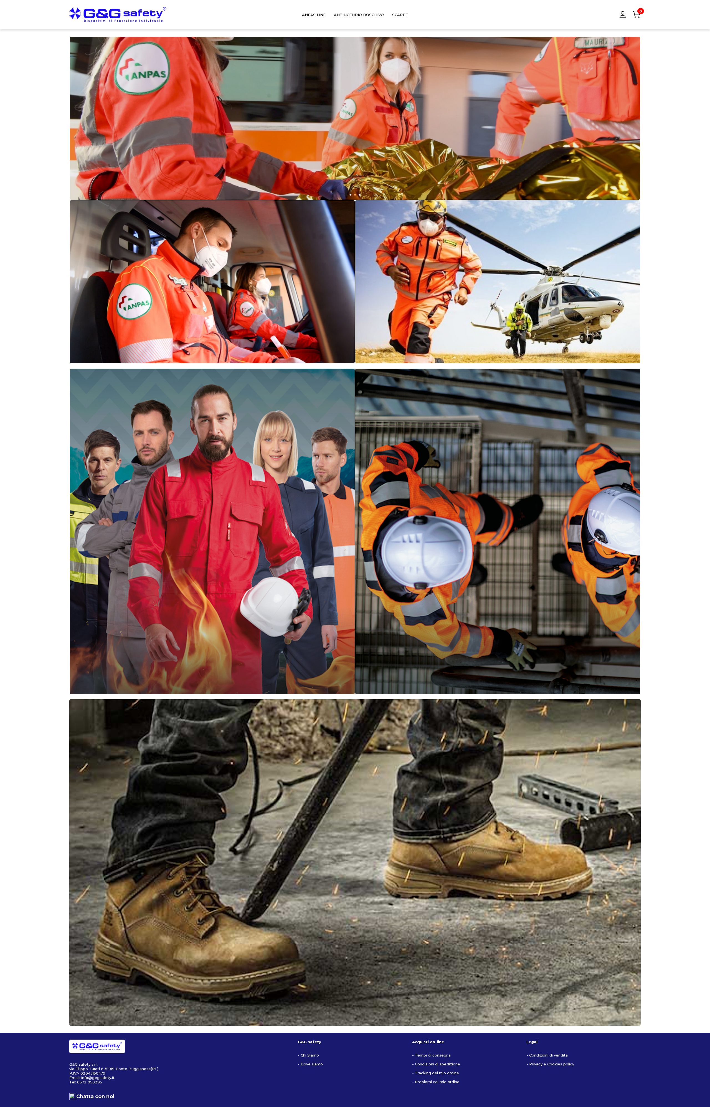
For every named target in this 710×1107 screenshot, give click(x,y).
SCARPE (400, 14)
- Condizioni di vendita (547, 1055)
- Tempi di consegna (431, 1055)
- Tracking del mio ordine (435, 1073)
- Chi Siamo (308, 1055)
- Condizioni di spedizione (436, 1064)
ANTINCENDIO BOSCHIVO (359, 14)
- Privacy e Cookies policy (550, 1064)
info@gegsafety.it (98, 1077)
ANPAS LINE (314, 14)
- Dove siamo (310, 1064)
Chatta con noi (95, 1096)
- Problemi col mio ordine (436, 1082)
